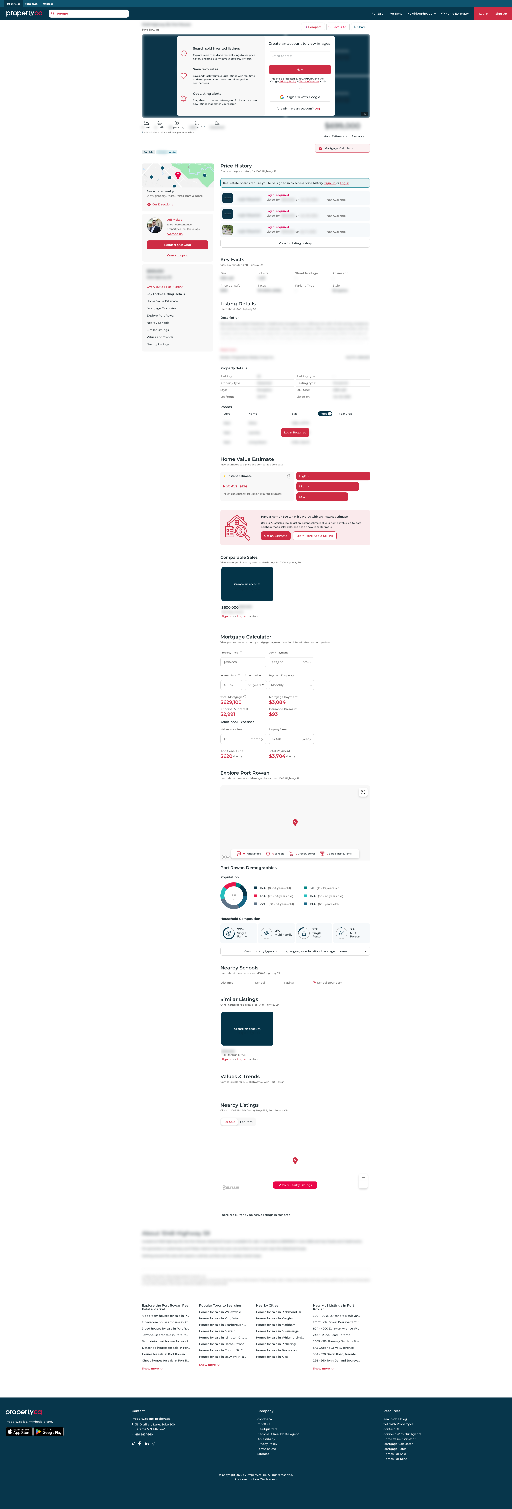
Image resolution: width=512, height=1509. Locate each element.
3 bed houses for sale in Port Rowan (168, 1328)
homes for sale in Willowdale (220, 1312)
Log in (319, 108)
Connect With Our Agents (402, 1434)
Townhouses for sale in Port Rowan (167, 1335)
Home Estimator (457, 13)
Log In (483, 13)
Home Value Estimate (162, 301)
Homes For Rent (395, 1459)
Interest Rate (229, 675)
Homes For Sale (394, 1454)
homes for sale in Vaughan (275, 1318)
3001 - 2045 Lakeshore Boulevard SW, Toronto (345, 1316)
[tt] (134, 1444)
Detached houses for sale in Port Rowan (171, 1348)
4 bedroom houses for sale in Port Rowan (172, 1316)
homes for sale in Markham (276, 1325)
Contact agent (177, 255)
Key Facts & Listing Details (166, 294)
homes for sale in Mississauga (277, 1331)
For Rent (395, 13)
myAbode (35, 1421)
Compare (315, 27)
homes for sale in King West (219, 1318)
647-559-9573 (175, 234)
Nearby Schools (158, 323)
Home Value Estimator (399, 1439)
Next (300, 69)
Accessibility (266, 1439)
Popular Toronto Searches (220, 1305)
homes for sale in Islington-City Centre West (231, 1337)
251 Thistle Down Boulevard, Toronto (339, 1322)
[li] (147, 1444)
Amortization (253, 675)
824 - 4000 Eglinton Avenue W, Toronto (341, 1328)
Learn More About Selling (314, 536)
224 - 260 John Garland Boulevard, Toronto (343, 1360)
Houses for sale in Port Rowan (163, 1354)
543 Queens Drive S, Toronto (333, 1348)
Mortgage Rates (394, 1449)
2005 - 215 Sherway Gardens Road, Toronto (343, 1341)
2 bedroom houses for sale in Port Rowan (172, 1322)
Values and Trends (160, 337)
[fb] (141, 1444)
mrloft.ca (47, 3)
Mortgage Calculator (161, 308)
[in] (154, 1444)
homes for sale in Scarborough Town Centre (231, 1325)
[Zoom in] (363, 1177)
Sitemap (263, 1454)
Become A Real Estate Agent (278, 1434)
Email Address (279, 55)
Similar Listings (158, 330)
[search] (89, 14)
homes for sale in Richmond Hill (279, 1312)
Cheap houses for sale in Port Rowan (168, 1360)
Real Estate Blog (395, 1419)
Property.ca (14, 1421)
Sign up (330, 183)
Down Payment (278, 652)
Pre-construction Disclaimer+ (256, 1479)
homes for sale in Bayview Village (223, 1357)
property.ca (13, 3)
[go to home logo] (24, 1412)
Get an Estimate (275, 536)
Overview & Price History (165, 287)
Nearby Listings (158, 344)
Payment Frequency (281, 675)
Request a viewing (177, 245)
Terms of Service (309, 81)
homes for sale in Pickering (276, 1344)
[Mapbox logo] (230, 857)
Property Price (230, 652)
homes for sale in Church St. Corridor (226, 1350)
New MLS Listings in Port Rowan (333, 1307)
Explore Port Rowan (161, 315)
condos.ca (31, 3)
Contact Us (391, 1429)
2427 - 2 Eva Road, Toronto (331, 1335)
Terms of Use (266, 1449)
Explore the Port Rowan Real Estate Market (166, 1307)
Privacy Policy (287, 81)
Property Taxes (278, 729)
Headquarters (267, 1429)
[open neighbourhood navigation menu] (435, 13)
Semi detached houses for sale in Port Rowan (175, 1341)
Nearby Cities (267, 1305)
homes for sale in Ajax (272, 1357)
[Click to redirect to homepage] (24, 14)
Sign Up (501, 13)
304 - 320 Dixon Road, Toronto (334, 1354)
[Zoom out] (363, 1185)
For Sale (377, 13)
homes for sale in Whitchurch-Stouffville (285, 1337)
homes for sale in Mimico (217, 1331)
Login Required (295, 432)
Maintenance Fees (231, 729)
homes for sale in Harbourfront (221, 1344)
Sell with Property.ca (398, 1424)
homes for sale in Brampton (276, 1350)
